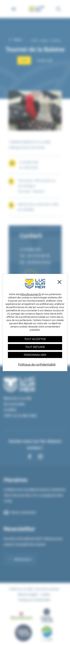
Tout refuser (35, 346)
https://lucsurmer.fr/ (30, 294)
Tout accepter (35, 339)
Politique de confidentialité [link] (36, 364)
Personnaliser (35, 354)
